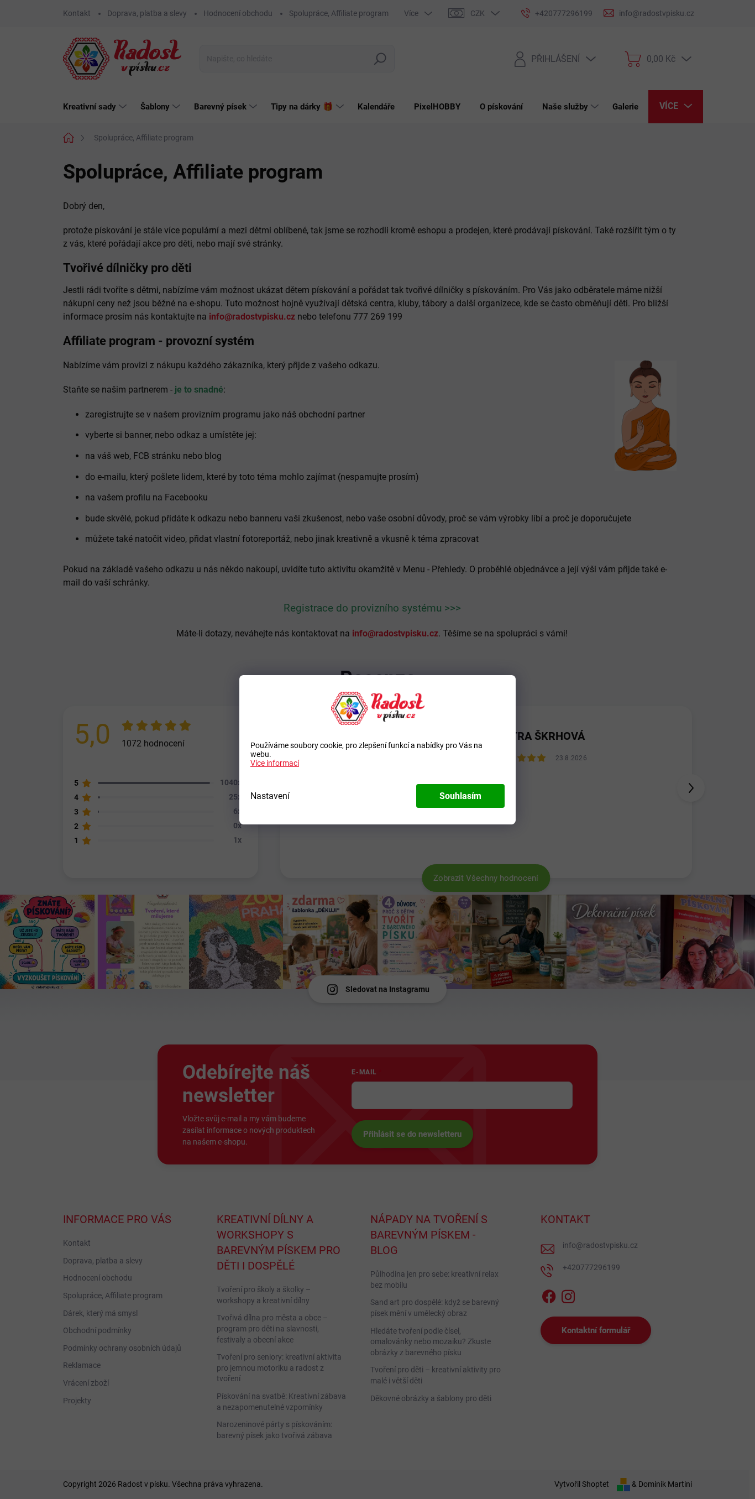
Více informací (274, 763)
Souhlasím (460, 796)
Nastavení (270, 796)
